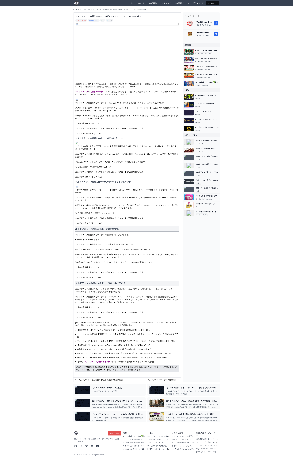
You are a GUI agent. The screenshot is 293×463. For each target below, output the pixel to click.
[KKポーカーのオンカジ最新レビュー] (189, 189)
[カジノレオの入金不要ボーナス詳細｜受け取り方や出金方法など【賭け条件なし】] (189, 75)
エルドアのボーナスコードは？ (183, 442)
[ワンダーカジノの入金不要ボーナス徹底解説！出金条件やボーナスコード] (189, 68)
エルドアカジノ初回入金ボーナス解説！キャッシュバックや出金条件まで (121, 9)
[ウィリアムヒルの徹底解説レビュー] (189, 105)
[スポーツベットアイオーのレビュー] (189, 181)
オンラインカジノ (201, 215)
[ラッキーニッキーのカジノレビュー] (189, 205)
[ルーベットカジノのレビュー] (189, 120)
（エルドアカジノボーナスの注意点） (161, 379)
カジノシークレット (136, 3)
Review (197, 99)
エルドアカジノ (81, 91)
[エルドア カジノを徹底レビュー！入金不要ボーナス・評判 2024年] (189, 149)
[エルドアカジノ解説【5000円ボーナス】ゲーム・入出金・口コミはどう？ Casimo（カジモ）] (189, 157)
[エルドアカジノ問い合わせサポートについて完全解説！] (189, 173)
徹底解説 (205, 85)
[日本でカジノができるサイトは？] (189, 213)
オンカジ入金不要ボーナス (203, 54)
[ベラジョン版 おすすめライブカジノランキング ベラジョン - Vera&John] (189, 197)
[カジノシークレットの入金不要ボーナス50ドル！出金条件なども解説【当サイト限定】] (189, 60)
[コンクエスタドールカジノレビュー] (189, 112)
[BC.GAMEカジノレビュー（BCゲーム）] (189, 97)
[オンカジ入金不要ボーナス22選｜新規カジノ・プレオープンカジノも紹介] (189, 52)
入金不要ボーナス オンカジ (159, 3)
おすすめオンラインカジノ (204, 199)
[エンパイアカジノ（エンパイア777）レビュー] (189, 128)
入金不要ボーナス (181, 3)
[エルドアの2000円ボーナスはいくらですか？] (189, 142)
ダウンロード (198, 3)
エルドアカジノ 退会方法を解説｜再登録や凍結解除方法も (102, 379)
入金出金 (198, 85)
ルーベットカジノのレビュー (157, 439)
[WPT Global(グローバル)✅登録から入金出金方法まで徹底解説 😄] (189, 83)
